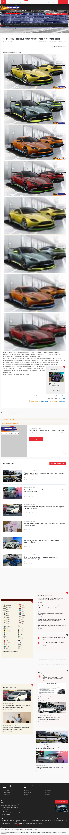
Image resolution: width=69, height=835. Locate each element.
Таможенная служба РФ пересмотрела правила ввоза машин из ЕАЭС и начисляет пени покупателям (50, 599)
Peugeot (21, 628)
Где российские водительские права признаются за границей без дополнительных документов (51, 620)
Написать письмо (61, 802)
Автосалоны (48, 790)
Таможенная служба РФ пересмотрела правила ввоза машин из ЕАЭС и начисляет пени (44, 474)
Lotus (7, 632)
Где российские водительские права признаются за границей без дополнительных (44, 524)
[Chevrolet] (4, 621)
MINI (7, 640)
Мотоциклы (6, 799)
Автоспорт (47, 794)
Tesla (21, 642)
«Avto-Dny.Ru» (17, 824)
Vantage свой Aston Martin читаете (20, 413)
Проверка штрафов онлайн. (10, 651)
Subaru (21, 640)
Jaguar (22, 621)
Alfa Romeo (8, 605)
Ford (22, 611)
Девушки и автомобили (9, 796)
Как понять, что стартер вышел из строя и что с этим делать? (53, 643)
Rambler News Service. (60, 395)
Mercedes (8, 638)
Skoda (21, 636)
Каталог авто (6, 794)
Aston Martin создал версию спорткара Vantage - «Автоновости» (44, 431)
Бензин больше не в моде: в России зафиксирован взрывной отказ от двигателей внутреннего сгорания (51, 606)
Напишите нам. (62, 401)
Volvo (21, 648)
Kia (22, 623)
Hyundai (23, 615)
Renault (21, 632)
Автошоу (26, 794)
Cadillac (7, 617)
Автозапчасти (27, 792)
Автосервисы (48, 792)
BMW (7, 613)
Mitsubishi (8, 642)
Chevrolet (8, 621)
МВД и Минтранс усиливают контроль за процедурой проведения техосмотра (41, 558)
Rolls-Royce (22, 634)
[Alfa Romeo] (4, 605)
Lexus (7, 628)
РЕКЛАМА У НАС (7, 790)
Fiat (22, 609)
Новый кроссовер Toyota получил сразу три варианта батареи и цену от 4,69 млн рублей (52, 626)
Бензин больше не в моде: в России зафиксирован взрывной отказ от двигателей (43, 490)
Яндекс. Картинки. (61, 398)
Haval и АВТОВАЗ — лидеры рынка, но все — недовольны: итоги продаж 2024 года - (50, 718)
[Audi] (4, 609)
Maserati (8, 634)
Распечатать (62, 41)
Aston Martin (8, 607)
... (1, 827)
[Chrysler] (4, 619)
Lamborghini (8, 630)
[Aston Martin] (4, 607)
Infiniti (22, 617)
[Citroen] (4, 623)
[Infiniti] (20, 617)
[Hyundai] (20, 615)
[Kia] (20, 623)
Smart (21, 638)
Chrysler (8, 619)
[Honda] (20, 613)
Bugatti (7, 615)
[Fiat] (20, 609)
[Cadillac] (4, 617)
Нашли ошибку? (58, 46)
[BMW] (4, 613)
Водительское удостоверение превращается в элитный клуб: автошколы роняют (16, 728)
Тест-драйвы (6, 792)
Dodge (22, 605)
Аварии (25, 796)
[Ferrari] (20, 607)
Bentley (7, 611)
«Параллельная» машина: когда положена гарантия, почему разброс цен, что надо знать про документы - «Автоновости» (53, 677)
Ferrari (22, 607)
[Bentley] (4, 611)
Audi (7, 609)
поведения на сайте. (44, 401)
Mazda (7, 636)
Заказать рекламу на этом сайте (57, 13)
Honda (22, 613)
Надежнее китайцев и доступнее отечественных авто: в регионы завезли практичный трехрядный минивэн (50, 613)
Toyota (21, 644)
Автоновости (55, 41)
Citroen (7, 623)
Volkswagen (8, 648)
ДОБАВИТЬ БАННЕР (13, 13)
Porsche (21, 630)
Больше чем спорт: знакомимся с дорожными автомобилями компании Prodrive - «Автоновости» (28, 24)
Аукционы (47, 796)
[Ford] (20, 611)
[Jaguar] (20, 621)
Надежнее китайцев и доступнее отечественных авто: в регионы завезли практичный (45, 507)
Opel (21, 626)
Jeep (22, 619)
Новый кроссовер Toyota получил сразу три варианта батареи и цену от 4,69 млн (44, 541)
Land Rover (8, 626)
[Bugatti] (4, 615)
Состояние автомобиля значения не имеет (49, 699)
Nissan (7, 644)
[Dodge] (20, 605)
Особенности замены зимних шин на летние (53, 637)
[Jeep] (20, 619)
